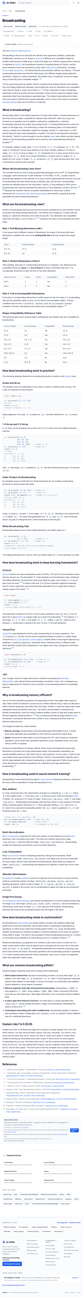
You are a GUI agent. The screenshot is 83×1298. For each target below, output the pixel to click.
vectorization (23, 923)
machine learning (9, 102)
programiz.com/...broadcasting (56, 1106)
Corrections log (32, 1253)
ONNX (68, 1194)
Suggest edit (9, 31)
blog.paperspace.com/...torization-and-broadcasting (25, 1095)
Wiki (10, 11)
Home (4, 11)
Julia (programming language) (29, 1194)
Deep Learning (8, 26)
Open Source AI (66, 1227)
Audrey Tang (7, 1194)
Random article (75, 1222)
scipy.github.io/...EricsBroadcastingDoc (65, 1089)
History (21, 31)
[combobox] (43, 3)
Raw (30, 36)
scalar (52, 136)
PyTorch (5, 70)
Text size (55, 36)
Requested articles (33, 1247)
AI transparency (50, 1255)
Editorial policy (50, 1261)
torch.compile (65, 1203)
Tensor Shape (8, 1203)
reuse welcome (33, 1292)
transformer (9, 878)
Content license (50, 1265)
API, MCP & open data (71, 1250)
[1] (40, 79)
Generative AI (58, 1231)
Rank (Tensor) (28, 1199)
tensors (39, 58)
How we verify (11, 1132)
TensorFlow (18, 70)
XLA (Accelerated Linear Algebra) (28, 639)
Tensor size (18, 1203)
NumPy (18, 64)
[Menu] (78, 3)
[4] (13, 648)
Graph (46, 36)
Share (7, 36)
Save (38, 31)
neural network (46, 779)
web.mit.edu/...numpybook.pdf (52, 1086)
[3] (22, 582)
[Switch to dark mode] (73, 3)
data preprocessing (38, 193)
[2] (3, 190)
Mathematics (32, 26)
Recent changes (32, 1244)
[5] (79, 187)
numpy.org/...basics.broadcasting (58, 1070)
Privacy (73, 1292)
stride (75, 716)
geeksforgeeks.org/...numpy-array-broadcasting (58, 1099)
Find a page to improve (12, 1264)
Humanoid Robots (33, 1231)
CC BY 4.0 (25, 1292)
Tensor (76, 1199)
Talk (30, 31)
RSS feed (67, 1257)
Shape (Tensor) (40, 1199)
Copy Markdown (19, 36)
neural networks (22, 193)
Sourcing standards (51, 1252)
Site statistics (68, 1253)
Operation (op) (8, 1199)
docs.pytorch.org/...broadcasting (67, 1079)
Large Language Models (40, 1227)
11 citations (49, 31)
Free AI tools (68, 1244)
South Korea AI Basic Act (55, 1199)
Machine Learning (20, 26)
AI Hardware (46, 1231)
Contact (66, 1292)
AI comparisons (69, 1247)
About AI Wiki (49, 1245)
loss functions (13, 855)
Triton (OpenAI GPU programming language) (45, 1203)
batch (76, 796)
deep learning (51, 67)
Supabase (68, 1199)
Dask (15, 1194)
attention (25, 878)
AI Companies (23, 1227)
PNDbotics (18, 1199)
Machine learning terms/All (49, 1194)
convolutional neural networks (17, 901)
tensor (20, 617)
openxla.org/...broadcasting (64, 1083)
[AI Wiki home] (8, 1242)
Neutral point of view (52, 1258)
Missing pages (31, 1250)
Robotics (54, 1227)
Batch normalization (10, 836)
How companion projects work (13, 1285)
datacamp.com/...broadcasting (44, 1102)
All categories (62, 1222)
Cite (38, 36)
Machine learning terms (21, 51)
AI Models (7, 1231)
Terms (27, 1203)
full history (25, 1127)
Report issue (67, 36)
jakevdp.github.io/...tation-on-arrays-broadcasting (24, 1076)
